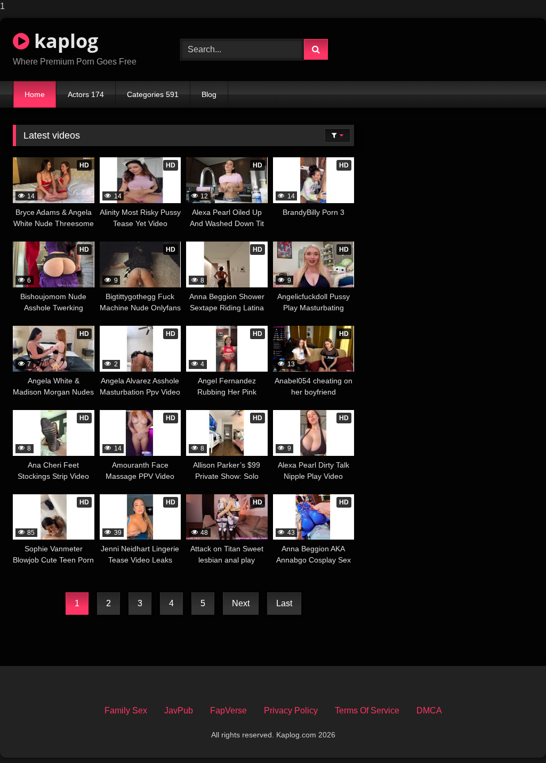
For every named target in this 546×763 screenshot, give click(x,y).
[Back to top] (513, 733)
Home (35, 94)
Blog (209, 94)
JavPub (178, 710)
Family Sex (126, 710)
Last (284, 603)
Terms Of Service (367, 710)
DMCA (429, 710)
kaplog (63, 41)
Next (241, 603)
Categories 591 (153, 94)
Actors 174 (86, 94)
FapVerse (228, 710)
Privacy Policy (291, 710)
